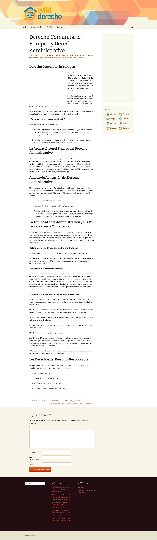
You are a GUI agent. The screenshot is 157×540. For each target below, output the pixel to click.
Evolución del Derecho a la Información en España (71, 403)
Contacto (60, 27)
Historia (113, 123)
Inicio (24, 27)
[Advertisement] (48, 88)
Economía (126, 128)
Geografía (113, 119)
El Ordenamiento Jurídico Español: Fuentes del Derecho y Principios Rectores (62, 505)
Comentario (34, 428)
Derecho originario (62, 58)
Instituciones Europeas (75, 58)
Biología (126, 114)
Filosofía (126, 123)
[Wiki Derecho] (78, 12)
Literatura (126, 119)
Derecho (51, 55)
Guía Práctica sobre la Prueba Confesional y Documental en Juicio (61, 520)
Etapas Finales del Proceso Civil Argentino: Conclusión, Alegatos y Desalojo (61, 512)
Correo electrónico (34, 458)
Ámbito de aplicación (64, 55)
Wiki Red (50, 27)
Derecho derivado (49, 58)
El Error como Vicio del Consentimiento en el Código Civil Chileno (57, 400)
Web (31, 464)
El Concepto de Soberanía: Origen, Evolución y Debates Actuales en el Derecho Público (61, 497)
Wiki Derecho (28, 536)
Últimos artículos (36, 27)
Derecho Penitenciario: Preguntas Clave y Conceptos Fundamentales (61, 489)
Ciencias (113, 114)
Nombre (33, 453)
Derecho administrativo (78, 55)
